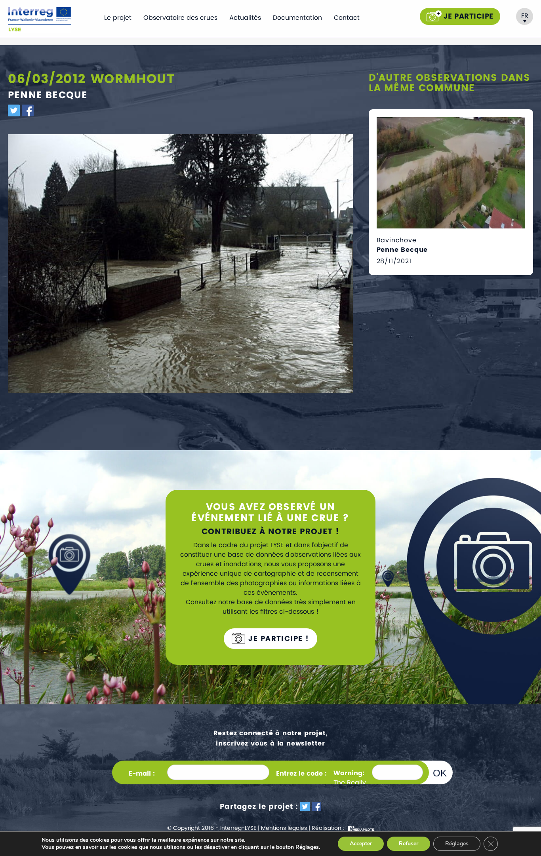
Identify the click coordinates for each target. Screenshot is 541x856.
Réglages (457, 843)
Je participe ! (277, 639)
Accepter (361, 843)
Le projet (117, 18)
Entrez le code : (301, 773)
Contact (347, 18)
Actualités (245, 18)
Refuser (408, 843)
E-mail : (142, 773)
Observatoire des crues (180, 18)
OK (440, 773)
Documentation (297, 18)
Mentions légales (284, 828)
